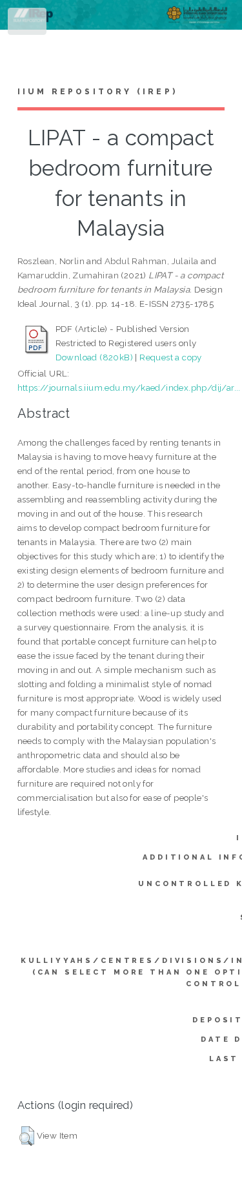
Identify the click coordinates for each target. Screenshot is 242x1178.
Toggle (28, 24)
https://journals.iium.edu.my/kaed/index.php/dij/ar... (129, 387)
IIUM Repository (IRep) (97, 91)
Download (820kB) (94, 357)
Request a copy (170, 357)
